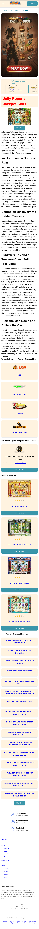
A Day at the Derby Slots (20, 545)
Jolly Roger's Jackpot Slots (15, 90)
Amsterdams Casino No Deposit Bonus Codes (19, 784)
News (3, 845)
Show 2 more (5, 860)
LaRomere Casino (20, 463)
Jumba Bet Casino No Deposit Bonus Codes (19, 774)
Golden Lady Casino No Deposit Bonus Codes (19, 754)
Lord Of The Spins (19, 433)
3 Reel (6, 874)
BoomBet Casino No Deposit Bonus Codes (19, 723)
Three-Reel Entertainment (19, 671)
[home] (16, 5)
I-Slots (6, 868)
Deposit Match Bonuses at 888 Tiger (19, 682)
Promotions (7, 857)
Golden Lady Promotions (19, 701)
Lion (20, 375)
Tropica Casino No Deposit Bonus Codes (19, 733)
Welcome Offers (4, 922)
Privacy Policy (12, 922)
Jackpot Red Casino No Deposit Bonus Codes (19, 764)
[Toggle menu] (3, 3)
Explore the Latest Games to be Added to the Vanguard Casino (19, 692)
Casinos (4, 839)
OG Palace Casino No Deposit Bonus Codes (19, 713)
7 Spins (19, 413)
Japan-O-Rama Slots (19, 583)
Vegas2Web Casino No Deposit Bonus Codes (19, 794)
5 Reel (6, 871)
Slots (16, 10)
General (6, 848)
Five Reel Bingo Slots (19, 621)
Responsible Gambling (32, 922)
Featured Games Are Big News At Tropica (19, 662)
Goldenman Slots (19, 506)
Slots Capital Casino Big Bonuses (20, 652)
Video (5, 877)
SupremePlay (19, 394)
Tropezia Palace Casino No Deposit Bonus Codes (19, 743)
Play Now (32, 3)
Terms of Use (24, 922)
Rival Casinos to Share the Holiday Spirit (19, 641)
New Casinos (8, 854)
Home (6, 10)
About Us (18, 922)
